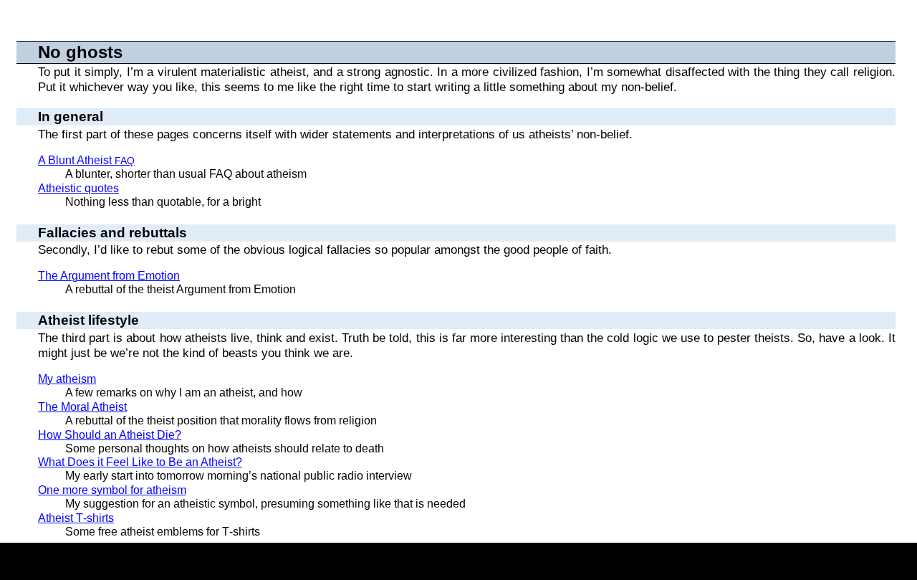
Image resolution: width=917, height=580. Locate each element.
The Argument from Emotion (109, 276)
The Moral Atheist (82, 407)
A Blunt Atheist (86, 160)
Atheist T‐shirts (76, 518)
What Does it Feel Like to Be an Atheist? (140, 462)
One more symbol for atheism (112, 490)
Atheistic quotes (78, 188)
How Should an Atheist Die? (109, 435)
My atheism (67, 379)
